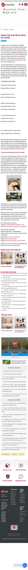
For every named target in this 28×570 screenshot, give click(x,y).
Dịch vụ (20, 1)
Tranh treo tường (7, 1)
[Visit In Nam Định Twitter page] (12, 534)
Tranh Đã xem (19, 18)
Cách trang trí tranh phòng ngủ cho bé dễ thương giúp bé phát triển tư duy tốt (14, 395)
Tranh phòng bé (5, 454)
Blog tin (6, 29)
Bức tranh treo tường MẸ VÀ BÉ (12, 245)
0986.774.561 (9, 237)
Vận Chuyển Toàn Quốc (11, 9)
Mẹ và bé (21, 454)
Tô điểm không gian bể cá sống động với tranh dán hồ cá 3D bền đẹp (14, 425)
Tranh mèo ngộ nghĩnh (6, 266)
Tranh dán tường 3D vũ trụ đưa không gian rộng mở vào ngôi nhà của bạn (14, 404)
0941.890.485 (16, 237)
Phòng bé (14, 454)
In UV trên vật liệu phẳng (22, 519)
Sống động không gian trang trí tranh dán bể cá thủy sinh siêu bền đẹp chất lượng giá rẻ (14, 439)
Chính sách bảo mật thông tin (13, 496)
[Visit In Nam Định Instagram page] (18, 534)
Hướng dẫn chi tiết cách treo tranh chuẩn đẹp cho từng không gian (14, 390)
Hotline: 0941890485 (4, 495)
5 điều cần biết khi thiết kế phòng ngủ (12, 374)
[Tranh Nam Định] (8, 6)
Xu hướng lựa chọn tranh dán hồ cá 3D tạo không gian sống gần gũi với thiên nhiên (14, 420)
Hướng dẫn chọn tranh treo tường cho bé (13, 371)
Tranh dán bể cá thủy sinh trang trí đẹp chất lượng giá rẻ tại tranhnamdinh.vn (14, 444)
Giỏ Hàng (22, 9)
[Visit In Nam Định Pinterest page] (15, 534)
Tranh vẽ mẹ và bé (16, 52)
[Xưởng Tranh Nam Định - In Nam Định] (7, 491)
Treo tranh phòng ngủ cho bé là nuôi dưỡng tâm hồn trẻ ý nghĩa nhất (14, 377)
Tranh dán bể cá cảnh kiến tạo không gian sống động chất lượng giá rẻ (14, 434)
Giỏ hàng (4, 26)
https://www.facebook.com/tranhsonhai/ (15, 240)
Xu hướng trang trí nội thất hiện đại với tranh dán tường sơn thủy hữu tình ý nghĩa (14, 448)
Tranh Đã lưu (23, 18)
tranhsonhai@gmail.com (4, 500)
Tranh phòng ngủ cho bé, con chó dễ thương (20, 266)
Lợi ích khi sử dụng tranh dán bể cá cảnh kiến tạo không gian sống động (14, 429)
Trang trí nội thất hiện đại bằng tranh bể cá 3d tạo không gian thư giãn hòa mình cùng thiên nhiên (14, 409)
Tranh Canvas (15, 1)
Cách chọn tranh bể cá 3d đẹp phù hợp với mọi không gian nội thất (14, 415)
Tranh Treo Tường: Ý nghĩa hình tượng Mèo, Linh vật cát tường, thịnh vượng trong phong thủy (14, 385)
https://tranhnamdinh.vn (11, 239)
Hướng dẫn (25, 1)
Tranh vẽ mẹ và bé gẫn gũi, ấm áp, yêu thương (14, 381)
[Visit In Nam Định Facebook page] (9, 534)
